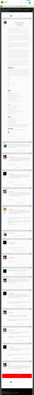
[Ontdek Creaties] (29, 0)
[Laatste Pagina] (22, 15)
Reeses (13, 109)
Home (3, 8)
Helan (5, 175)
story (13, 243)
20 (19, 15)
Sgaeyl (17, 105)
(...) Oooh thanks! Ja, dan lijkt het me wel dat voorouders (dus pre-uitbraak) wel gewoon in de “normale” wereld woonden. (19, 332)
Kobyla (18, 93)
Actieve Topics (9, 13)
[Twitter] (27, 2)
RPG (5, 13)
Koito (3, 6)
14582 (5, 194)
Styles (5, 193)
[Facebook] (26, 2)
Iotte (4, 24)
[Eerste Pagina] (2, 15)
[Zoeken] (25, 0)
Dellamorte (14, 108)
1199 (5, 25)
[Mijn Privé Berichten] (26, 0)
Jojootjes (14, 107)
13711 (5, 176)
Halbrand (15, 106)
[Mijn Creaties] (28, 0)
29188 (5, 213)
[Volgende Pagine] (21, 15)
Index (3, 13)
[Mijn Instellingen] (27, 0)
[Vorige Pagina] (4, 15)
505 (5, 260)
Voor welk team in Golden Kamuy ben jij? (21, 6)
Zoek (13, 13)
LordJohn (18, 111)
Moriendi (5, 259)
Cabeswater (4, 212)
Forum (5, 8)
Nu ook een (11, 243)
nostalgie (21, 110)
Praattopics (8, 8)
